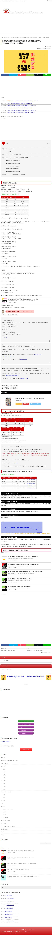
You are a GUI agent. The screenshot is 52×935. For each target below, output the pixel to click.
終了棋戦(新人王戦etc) (5, 820)
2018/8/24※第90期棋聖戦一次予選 (13, 171)
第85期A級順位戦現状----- (25, 721)
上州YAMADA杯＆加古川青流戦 (9, 826)
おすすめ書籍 (8, 151)
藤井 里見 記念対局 (39, 650)
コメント (43, 652)
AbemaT (4, 814)
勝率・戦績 (3, 757)
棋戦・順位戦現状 (4, 763)
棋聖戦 (4, 789)
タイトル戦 (3, 766)
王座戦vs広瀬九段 (8, 895)
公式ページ (14, 441)
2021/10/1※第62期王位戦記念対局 (13, 166)
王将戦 (4, 786)
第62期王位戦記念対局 (31, 483)
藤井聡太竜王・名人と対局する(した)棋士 (44, 48)
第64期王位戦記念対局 (31, 479)
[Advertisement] (26, 24)
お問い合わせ (23, 929)
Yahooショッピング (35, 403)
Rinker (20, 400)
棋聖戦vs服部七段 (8, 911)
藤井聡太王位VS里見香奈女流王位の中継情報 (14, 174)
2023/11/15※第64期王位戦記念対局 (13, 160)
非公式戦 (3, 806)
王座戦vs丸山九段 (10, 901)
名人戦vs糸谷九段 (10, 920)
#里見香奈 (36, 354)
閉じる (48, 143)
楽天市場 (26, 403)
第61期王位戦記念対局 (31, 485)
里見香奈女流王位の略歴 (10, 148)
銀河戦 (4, 800)
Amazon (18, 403)
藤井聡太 (34, 650)
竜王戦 (4, 769)
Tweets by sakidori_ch (5, 741)
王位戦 (4, 774)
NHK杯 (4, 797)
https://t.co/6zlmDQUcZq (8, 356)
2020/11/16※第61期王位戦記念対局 (13, 168)
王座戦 (4, 780)
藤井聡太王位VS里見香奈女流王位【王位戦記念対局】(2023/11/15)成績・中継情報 (22, 42)
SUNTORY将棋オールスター (8, 809)
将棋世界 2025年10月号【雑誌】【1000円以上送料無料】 (30, 398)
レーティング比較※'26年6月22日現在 (12, 154)
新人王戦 (4, 823)
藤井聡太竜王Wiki (4, 829)
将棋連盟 (5, 337)
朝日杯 (4, 794)
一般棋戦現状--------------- (25, 730)
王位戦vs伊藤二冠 (10, 898)
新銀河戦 (4, 811)
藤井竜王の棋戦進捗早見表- (25, 724)
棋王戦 (4, 783)
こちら (16, 463)
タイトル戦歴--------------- (25, 733)
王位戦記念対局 (29, 650)
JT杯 (2, 803)
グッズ (2, 832)
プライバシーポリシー (31, 929)
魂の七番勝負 (5, 817)
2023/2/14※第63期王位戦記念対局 (13, 163)
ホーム (26, 684)
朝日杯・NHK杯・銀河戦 (6, 791)
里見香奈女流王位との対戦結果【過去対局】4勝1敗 (16, 157)
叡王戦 (4, 777)
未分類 (2, 835)
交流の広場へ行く (25, 749)
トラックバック (48, 652)
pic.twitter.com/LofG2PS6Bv (12, 375)
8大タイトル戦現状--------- (25, 727)
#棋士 (40, 354)
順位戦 (4, 771)
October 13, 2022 (24, 378)
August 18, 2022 (23, 359)
